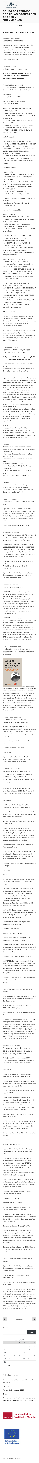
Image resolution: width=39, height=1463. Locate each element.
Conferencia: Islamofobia (14, 41)
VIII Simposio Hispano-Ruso (15, 69)
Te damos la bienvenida (13, 587)
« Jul (9, 1365)
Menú (20, 25)
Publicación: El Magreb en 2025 (13, 1390)
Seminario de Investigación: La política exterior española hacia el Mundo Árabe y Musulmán (17, 1051)
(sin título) (6, 1386)
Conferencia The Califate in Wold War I (16, 525)
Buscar (5, 1328)
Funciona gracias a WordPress (12, 1458)
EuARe (5, 1394)
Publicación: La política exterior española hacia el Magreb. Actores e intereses (18, 652)
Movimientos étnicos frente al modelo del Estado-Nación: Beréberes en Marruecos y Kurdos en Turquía (19, 537)
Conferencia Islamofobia (11, 59)
